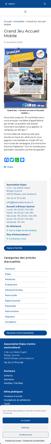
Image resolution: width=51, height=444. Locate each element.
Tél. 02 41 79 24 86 (13, 362)
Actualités (19, 21)
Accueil (8, 21)
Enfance (8, 375)
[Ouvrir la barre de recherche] (44, 4)
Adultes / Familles (13, 383)
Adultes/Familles (14, 290)
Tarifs (7, 404)
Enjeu (10, 167)
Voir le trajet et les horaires (23, 230)
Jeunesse (10, 269)
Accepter (25, 420)
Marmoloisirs (12, 311)
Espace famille (14, 248)
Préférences (25, 434)
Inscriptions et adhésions (17, 400)
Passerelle (10, 306)
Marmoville (11, 295)
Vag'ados (10, 316)
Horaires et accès (13, 396)
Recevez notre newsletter (20, 333)
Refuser (25, 427)
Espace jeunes (12, 300)
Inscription (10, 322)
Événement (11, 284)
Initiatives (10, 279)
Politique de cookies (13, 441)
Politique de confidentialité (33, 441)
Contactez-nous (17, 239)
